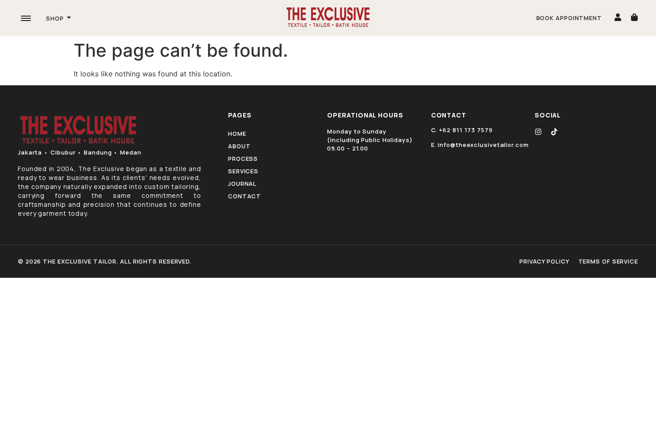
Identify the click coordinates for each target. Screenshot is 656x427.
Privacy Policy (544, 261)
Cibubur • (66, 152)
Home (237, 134)
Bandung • (101, 152)
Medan (130, 152)
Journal (242, 184)
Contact (244, 196)
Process (243, 159)
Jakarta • (33, 152)
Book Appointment (569, 18)
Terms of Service (608, 261)
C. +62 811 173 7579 (462, 130)
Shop (55, 18)
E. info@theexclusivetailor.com (480, 145)
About (239, 146)
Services (243, 171)
